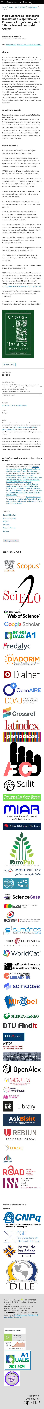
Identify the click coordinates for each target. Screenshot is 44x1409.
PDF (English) (9, 365)
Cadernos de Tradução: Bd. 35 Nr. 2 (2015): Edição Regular (22, 481)
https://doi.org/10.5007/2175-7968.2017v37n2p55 (23, 45)
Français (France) (9, 528)
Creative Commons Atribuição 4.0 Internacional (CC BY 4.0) (21, 1316)
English (6, 521)
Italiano (6, 531)
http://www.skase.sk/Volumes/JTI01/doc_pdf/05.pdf (22, 286)
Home (4, 7)
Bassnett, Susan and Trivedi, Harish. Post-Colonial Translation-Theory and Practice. (23, 499)
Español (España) (9, 515)
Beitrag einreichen (11, 541)
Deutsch (6, 525)
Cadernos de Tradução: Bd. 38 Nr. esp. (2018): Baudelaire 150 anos (23, 470)
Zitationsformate (9, 395)
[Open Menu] (2, 2)
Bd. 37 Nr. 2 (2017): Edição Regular (26, 7)
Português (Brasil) (9, 518)
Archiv (11, 7)
